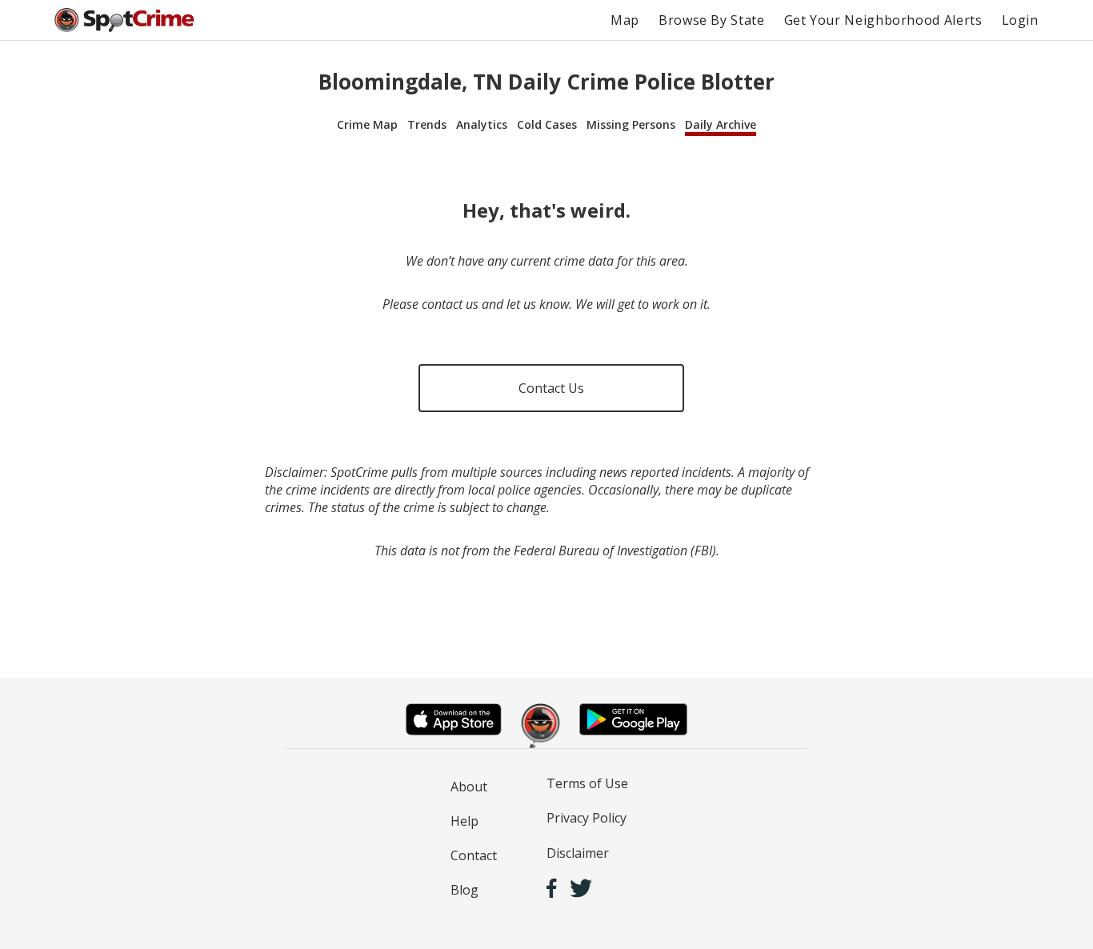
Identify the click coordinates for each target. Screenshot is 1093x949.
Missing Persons (631, 124)
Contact (473, 855)
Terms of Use (587, 783)
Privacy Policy (586, 818)
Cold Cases (547, 124)
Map (625, 20)
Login (1020, 20)
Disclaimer (577, 853)
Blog (464, 890)
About (468, 786)
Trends (426, 124)
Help (464, 821)
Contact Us (551, 388)
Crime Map (367, 124)
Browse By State (712, 20)
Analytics (481, 124)
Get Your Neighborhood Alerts (883, 20)
